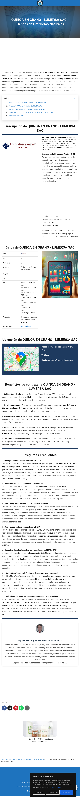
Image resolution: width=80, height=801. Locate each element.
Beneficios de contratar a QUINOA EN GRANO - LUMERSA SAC (31, 113)
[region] (53, 785)
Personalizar (39, 792)
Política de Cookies (55, 787)
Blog (28, 791)
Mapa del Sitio (22, 786)
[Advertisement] (40, 55)
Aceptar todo (66, 792)
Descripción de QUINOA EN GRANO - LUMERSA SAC (27, 103)
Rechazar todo (53, 792)
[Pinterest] (15, 707)
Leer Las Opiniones (64, 360)
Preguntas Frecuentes (16, 116)
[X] (9, 707)
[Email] (27, 707)
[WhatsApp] (21, 707)
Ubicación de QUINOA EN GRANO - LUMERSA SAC (27, 109)
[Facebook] (4, 707)
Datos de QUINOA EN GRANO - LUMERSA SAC (25, 106)
